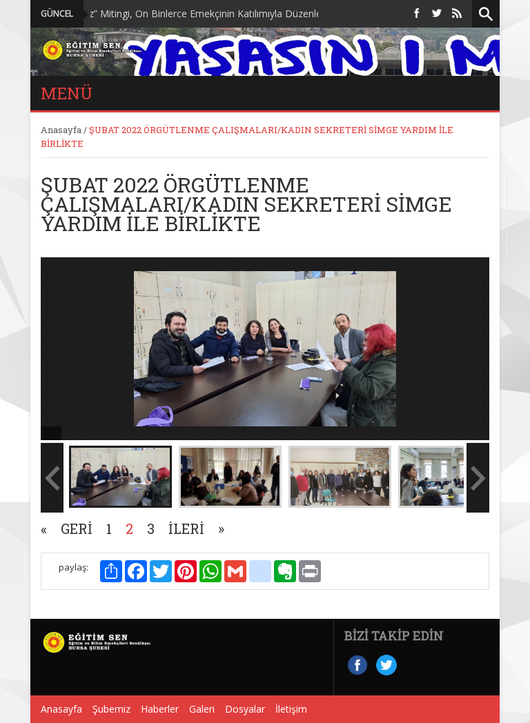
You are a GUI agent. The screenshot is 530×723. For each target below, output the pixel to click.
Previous (24, 315)
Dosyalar (245, 708)
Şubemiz (111, 708)
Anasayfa (61, 129)
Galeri (202, 708)
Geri (76, 528)
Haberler (160, 708)
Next (505, 315)
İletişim (291, 708)
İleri (186, 528)
